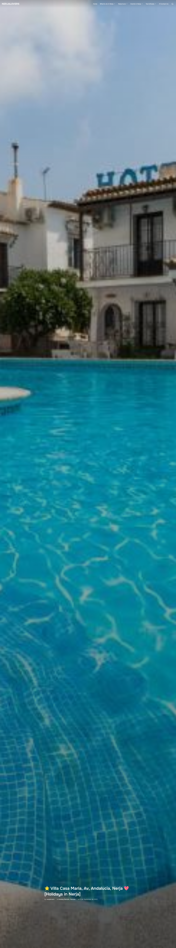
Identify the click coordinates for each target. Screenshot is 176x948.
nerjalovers (50, 899)
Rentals (73, 899)
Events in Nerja (136, 4)
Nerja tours (122, 4)
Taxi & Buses (150, 4)
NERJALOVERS (10, 3)
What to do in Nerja (106, 4)
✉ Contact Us (163, 4)
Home (95, 4)
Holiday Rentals (63, 899)
